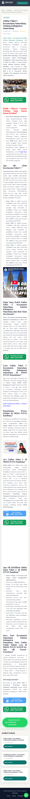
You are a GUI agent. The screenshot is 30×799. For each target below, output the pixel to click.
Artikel (14, 796)
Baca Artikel (8, 746)
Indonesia (9, 10)
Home (3, 10)
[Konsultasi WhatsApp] (26, 795)
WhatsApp (20, 796)
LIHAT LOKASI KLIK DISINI (11, 403)
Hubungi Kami (22, 3)
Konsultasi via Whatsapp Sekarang (14, 722)
